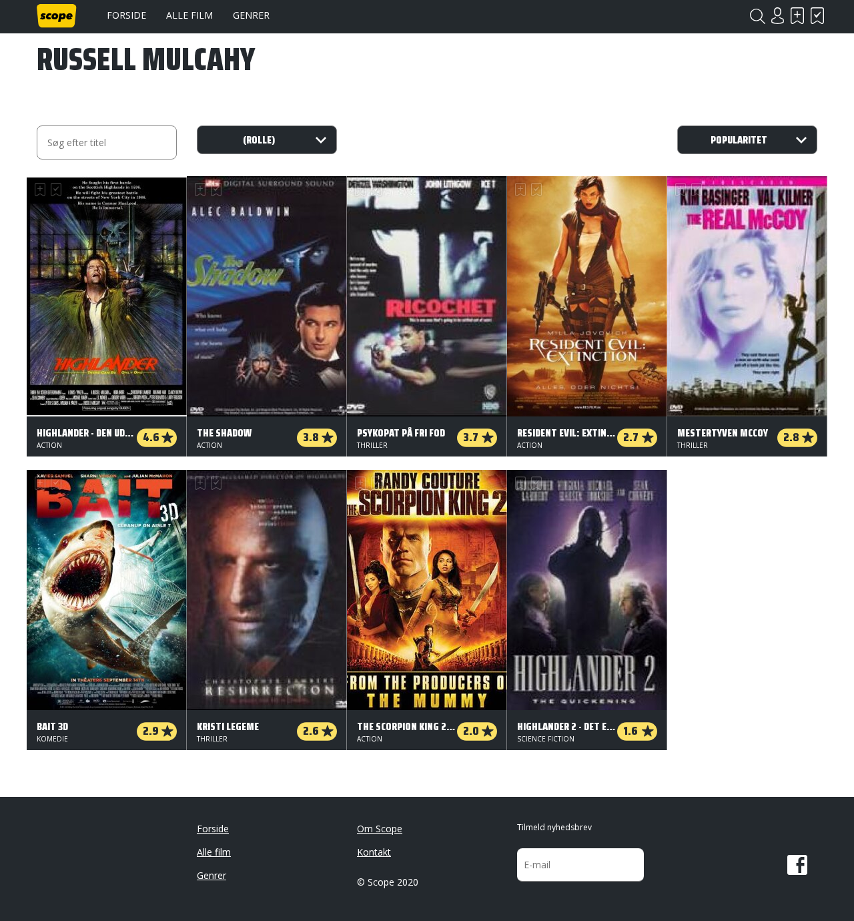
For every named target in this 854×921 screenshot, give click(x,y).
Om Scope (379, 828)
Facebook (797, 865)
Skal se (797, 15)
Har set (817, 15)
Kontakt (374, 852)
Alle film (189, 15)
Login (777, 15)
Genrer (251, 15)
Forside (126, 15)
